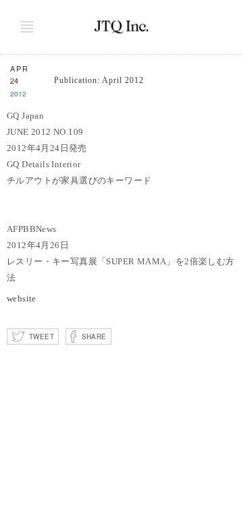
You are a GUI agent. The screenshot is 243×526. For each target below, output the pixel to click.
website (21, 298)
